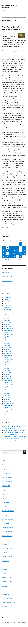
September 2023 (8, 359)
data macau (5, 540)
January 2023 (7, 376)
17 (3, 253)
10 (4, 250)
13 (14, 250)
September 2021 (8, 410)
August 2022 (7, 387)
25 (7, 256)
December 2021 (8, 403)
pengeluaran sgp (7, 276)
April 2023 (7, 370)
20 (14, 253)
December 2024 (8, 328)
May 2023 (6, 368)
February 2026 (8, 307)
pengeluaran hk (6, 469)
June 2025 (7, 316)
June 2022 (7, 391)
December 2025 (8, 312)
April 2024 (7, 345)
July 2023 (6, 364)
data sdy (4, 606)
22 (21, 253)
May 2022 (6, 393)
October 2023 (8, 357)
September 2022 (8, 384)
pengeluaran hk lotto (8, 602)
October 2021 (7, 407)
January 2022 (7, 401)
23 (24, 253)
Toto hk (4, 618)
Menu (4, 11)
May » (21, 259)
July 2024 (6, 339)
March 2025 (7, 322)
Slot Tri (4, 498)
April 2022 (7, 395)
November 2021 (8, 405)
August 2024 (7, 337)
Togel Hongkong (7, 477)
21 (17, 253)
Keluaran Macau (7, 481)
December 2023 (8, 353)
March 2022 (7, 397)
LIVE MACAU (6, 485)
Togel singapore (7, 465)
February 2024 (8, 349)
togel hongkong (7, 473)
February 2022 (8, 399)
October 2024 (8, 332)
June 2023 (7, 366)
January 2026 (8, 309)
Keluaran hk (5, 272)
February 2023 (8, 374)
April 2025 (7, 320)
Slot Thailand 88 (7, 280)
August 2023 (7, 362)
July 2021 (6, 414)
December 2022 (8, 378)
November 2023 (8, 355)
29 (21, 256)
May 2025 (6, 318)
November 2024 (8, 330)
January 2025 (7, 326)
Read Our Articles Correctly (10, 6)
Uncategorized (13, 227)
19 (10, 253)
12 (10, 250)
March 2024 (7, 347)
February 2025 (8, 324)
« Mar (7, 259)
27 (14, 256)
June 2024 (7, 341)
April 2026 (7, 303)
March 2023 (7, 372)
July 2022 (6, 389)
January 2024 (7, 351)
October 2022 (8, 382)
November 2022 (8, 380)
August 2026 (7, 297)
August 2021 (7, 412)
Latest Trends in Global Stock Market (15, 430)
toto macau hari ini (7, 519)
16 (24, 250)
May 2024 (6, 343)
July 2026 (6, 299)
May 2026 (7, 301)
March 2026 (7, 305)
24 (4, 256)
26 (10, 256)
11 (7, 250)
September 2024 (8, 334)
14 (17, 250)
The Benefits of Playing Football (11, 28)
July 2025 (6, 314)
